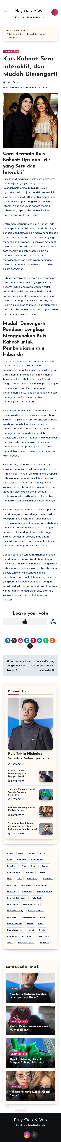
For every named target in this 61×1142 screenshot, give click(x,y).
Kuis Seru (11, 917)
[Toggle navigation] (5, 12)
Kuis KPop (12, 892)
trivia (10, 943)
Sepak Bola (44, 936)
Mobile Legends (14, 924)
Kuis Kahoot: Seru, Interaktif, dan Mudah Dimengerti (30, 66)
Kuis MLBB (27, 892)
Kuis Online (12, 904)
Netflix (42, 930)
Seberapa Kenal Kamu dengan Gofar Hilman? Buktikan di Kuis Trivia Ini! (22, 826)
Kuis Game (26, 885)
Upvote (25, 621)
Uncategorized (19, 1021)
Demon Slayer (37, 860)
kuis (19, 879)
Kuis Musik (37, 898)
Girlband (29, 872)
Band (9, 860)
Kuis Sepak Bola (36, 911)
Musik (41, 924)
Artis (42, 853)
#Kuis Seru (44, 87)
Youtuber (44, 943)
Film (24, 866)
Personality (27, 936)
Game (34, 866)
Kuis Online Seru (31, 904)
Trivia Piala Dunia (26, 943)
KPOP (9, 879)
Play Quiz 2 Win (30, 11)
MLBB (42, 917)
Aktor (21, 853)
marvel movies (28, 917)
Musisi (31, 930)
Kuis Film (11, 885)
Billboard (21, 860)
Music (30, 924)
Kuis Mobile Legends (17, 898)
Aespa (10, 853)
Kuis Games (42, 885)
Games (45, 866)
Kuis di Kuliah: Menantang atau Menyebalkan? (17, 774)
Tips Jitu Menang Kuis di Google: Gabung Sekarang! (21, 792)
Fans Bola (12, 866)
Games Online (13, 872)
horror (42, 872)
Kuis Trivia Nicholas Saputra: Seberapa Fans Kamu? (28, 758)
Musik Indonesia (15, 930)
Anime (32, 853)
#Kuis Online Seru (29, 87)
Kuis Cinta (48, 879)
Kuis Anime (32, 879)
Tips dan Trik (11, 51)
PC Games (12, 936)
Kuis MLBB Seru (44, 892)
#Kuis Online (12, 87)
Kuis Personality (15, 911)
